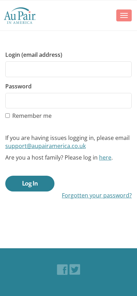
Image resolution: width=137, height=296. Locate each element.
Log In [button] (30, 183)
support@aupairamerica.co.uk (45, 146)
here (105, 157)
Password (18, 86)
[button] (19, 15)
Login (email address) (33, 55)
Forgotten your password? (97, 195)
